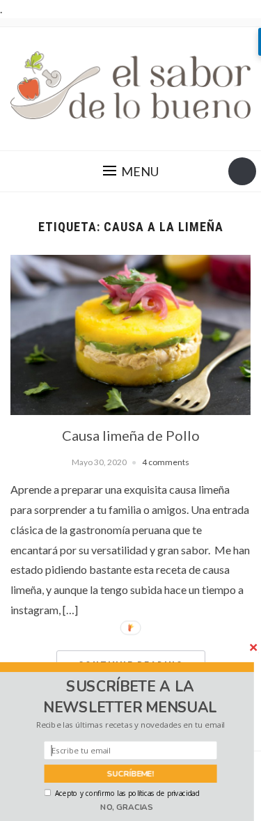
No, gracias (126, 807)
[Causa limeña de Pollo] (130, 333)
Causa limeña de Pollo (131, 435)
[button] (130, 697)
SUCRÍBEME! (131, 773)
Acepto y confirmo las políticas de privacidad (127, 793)
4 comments (165, 462)
